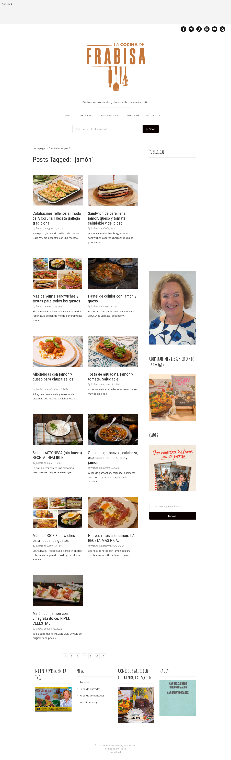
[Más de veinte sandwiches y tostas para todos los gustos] (58, 273)
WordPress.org (89, 702)
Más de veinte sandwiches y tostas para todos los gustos (56, 298)
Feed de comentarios (92, 695)
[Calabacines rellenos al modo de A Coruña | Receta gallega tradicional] (58, 190)
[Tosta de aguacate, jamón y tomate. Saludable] (113, 351)
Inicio (69, 115)
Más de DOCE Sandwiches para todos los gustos (54, 538)
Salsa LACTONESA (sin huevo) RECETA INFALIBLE (57, 455)
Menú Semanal (109, 115)
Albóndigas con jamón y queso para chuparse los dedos (53, 379)
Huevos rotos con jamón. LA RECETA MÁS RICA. (111, 538)
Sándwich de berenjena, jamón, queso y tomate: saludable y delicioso (107, 218)
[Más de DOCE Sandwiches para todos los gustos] (58, 512)
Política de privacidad (115, 748)
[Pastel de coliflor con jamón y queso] (113, 273)
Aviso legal (115, 752)
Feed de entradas (90, 689)
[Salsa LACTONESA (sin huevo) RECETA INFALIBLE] (58, 429)
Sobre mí (133, 115)
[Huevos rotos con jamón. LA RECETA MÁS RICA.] (113, 512)
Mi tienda (153, 115)
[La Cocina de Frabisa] (115, 66)
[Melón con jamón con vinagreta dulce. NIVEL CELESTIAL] (58, 590)
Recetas (86, 115)
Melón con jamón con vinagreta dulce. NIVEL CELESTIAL (51, 618)
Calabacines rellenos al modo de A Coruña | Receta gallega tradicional (57, 218)
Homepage (39, 148)
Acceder (84, 682)
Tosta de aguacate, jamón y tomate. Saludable (110, 377)
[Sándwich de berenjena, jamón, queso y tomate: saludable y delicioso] (113, 190)
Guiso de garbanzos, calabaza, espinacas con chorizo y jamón (113, 457)
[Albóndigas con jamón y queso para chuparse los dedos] (58, 351)
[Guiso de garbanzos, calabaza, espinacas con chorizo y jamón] (113, 429)
